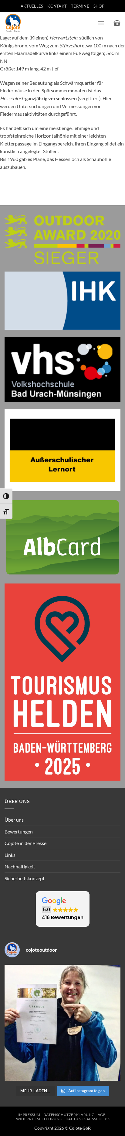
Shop (98, 6)
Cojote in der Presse (25, 843)
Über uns (14, 820)
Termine (80, 6)
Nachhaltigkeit (20, 866)
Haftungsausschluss (88, 1119)
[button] (100, 22)
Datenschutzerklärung (69, 1114)
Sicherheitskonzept (25, 878)
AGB (102, 1114)
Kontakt (57, 6)
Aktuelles (32, 6)
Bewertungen (19, 831)
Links (10, 855)
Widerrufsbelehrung (39, 1119)
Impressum (29, 1114)
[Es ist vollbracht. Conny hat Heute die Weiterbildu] (62, 1023)
